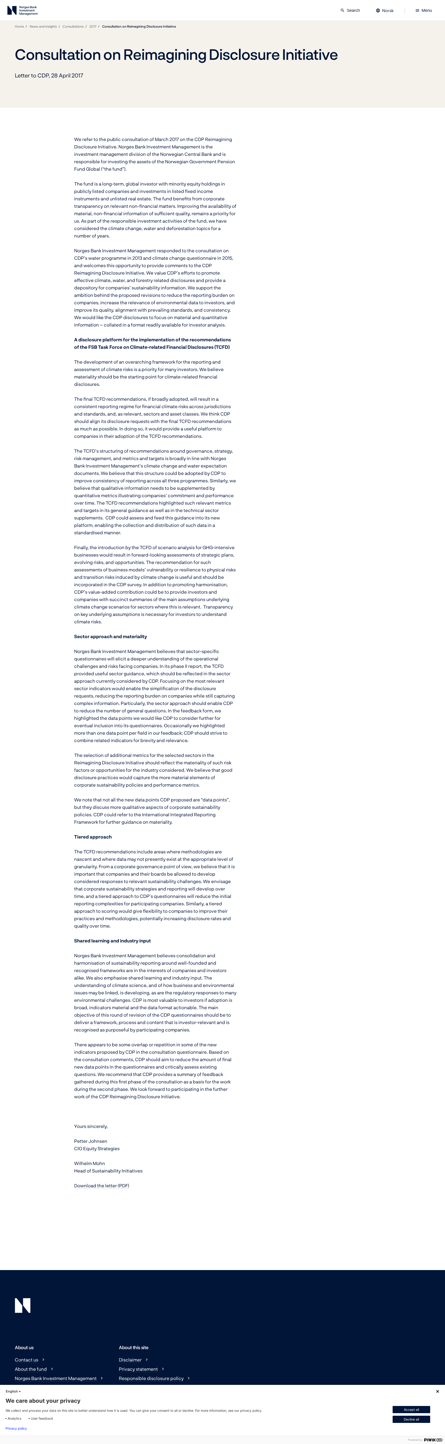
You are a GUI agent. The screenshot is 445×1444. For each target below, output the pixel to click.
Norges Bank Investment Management (56, 1378)
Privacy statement (138, 1369)
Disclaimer (130, 1359)
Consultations (73, 26)
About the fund (31, 1369)
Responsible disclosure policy (151, 1378)
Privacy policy (16, 1428)
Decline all (411, 1419)
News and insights (43, 26)
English (12, 1391)
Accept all (411, 1410)
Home (19, 26)
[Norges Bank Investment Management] (22, 11)
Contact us (26, 1359)
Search (350, 10)
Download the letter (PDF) (101, 1185)
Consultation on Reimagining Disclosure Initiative (139, 26)
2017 (92, 26)
